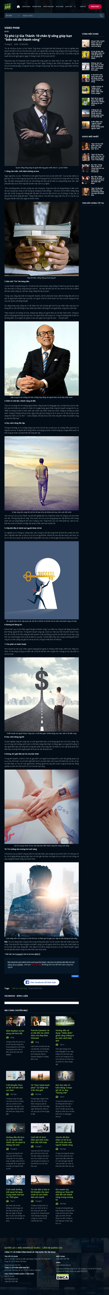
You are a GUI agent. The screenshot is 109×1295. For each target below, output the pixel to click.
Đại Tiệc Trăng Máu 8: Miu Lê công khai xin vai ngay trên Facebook (97, 168)
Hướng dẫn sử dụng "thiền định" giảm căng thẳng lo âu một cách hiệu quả (65, 1035)
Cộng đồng (26, 6)
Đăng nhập (95, 6)
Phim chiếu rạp (48, 6)
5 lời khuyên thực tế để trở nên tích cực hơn (14, 1087)
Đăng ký (83, 6)
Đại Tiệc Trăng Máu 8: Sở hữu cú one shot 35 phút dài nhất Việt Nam (97, 179)
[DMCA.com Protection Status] (62, 1276)
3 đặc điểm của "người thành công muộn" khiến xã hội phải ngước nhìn (97, 125)
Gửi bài (75, 976)
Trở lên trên (91, 1293)
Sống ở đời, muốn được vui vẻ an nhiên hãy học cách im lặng (98, 43)
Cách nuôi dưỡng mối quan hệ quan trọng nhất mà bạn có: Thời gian (15, 1193)
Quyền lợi (9, 1247)
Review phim (36, 6)
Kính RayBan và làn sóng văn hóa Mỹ (15, 1032)
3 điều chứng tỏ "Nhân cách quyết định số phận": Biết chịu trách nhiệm (97, 89)
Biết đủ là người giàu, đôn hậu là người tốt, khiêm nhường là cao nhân (97, 101)
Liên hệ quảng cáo (52, 1247)
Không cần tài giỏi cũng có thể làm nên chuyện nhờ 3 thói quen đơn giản (97, 66)
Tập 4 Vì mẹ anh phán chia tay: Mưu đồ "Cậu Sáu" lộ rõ (97, 146)
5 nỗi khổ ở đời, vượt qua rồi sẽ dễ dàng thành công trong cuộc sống (97, 78)
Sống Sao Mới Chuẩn (35, 988)
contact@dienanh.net (63, 1265)
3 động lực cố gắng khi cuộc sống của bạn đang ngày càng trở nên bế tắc (97, 113)
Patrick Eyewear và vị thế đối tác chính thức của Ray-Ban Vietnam (40, 1034)
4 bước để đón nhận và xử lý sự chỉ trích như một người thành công (64, 1141)
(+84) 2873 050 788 (11, 1281)
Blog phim (59, 6)
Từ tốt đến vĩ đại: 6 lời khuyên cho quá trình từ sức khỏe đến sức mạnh (40, 1193)
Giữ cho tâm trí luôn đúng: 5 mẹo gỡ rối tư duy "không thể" (64, 1089)
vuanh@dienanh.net (11, 1279)
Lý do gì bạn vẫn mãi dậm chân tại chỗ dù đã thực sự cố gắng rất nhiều (97, 54)
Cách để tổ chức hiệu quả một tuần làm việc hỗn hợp (39, 1140)
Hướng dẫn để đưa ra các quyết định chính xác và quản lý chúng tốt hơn (15, 1141)
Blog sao (68, 6)
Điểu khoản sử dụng (29, 1247)
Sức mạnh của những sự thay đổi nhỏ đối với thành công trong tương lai (64, 1194)
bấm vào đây (36, 964)
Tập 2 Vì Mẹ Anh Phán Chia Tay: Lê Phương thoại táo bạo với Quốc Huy (97, 191)
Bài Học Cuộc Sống (19, 988)
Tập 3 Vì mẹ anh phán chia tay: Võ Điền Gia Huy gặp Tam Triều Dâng (97, 157)
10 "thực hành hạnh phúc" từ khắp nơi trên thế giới (40, 1087)
